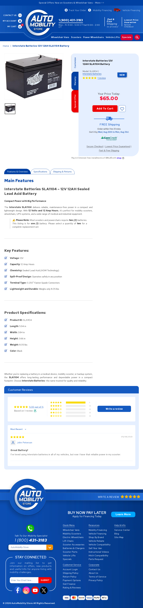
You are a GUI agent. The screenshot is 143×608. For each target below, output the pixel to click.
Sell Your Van (95, 548)
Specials (126, 37)
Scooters (76, 37)
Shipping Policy (70, 573)
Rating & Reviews (72, 587)
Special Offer (75, 101)
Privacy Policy (96, 580)
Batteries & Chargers (73, 548)
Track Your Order (77, 10)
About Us (93, 573)
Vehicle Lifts (113, 37)
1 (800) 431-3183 (71, 20)
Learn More (123, 514)
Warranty (75, 81)
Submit (45, 580)
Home (6, 45)
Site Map (119, 537)
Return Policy (69, 576)
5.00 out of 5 (36, 406)
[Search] (137, 37)
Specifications (40, 171)
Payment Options (72, 580)
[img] (17, 437)
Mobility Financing (102, 10)
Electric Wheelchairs (73, 537)
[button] (90, 78)
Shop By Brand (96, 537)
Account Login (70, 569)
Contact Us (94, 569)
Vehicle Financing (131, 10)
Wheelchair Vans (60, 37)
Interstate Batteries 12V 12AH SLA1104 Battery (41, 45)
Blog (116, 533)
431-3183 (31, 540)
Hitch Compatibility (98, 555)
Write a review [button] (114, 408)
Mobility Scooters (72, 533)
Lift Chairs (68, 541)
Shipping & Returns (62, 171)
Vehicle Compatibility (99, 544)
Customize (75, 62)
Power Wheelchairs (93, 37)
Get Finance (69, 584)
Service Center (122, 530)
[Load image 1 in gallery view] (10, 109)
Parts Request (96, 559)
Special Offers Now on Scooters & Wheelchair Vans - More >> (71, 2)
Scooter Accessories (73, 544)
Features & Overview (17, 171)
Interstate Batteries (92, 74)
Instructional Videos (99, 552)
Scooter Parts (70, 552)
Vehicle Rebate (96, 541)
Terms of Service (97, 576)
